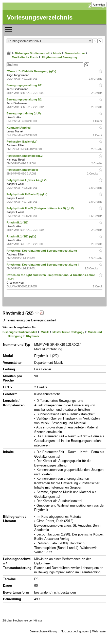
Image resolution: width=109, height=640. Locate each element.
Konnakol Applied (19, 127)
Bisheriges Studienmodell (32, 53)
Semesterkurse (75, 53)
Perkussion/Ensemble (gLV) (25, 155)
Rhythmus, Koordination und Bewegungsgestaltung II (43, 264)
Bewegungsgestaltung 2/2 (24, 85)
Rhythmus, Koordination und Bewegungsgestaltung (42, 250)
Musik (57, 53)
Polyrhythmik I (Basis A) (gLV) (27, 180)
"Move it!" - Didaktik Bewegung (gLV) (32, 71)
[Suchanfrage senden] (86, 64)
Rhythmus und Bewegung (59, 57)
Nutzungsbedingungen (74, 631)
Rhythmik (32, 336)
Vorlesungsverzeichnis (39, 17)
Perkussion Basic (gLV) (22, 141)
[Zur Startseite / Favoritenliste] (9, 53)
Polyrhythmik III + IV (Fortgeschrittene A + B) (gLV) (41, 208)
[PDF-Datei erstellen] (42, 313)
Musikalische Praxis (25, 57)
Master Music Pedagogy (68, 332)
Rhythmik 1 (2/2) (18, 222)
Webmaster (99, 631)
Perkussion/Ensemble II (23, 169)
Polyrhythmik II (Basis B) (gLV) (27, 194)
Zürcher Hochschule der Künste (22, 620)
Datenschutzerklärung (43, 631)
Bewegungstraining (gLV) (24, 113)
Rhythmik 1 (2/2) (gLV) (22, 236)
